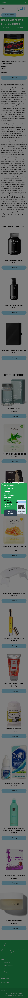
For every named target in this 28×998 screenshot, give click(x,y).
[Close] (2, 484)
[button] (10, 513)
